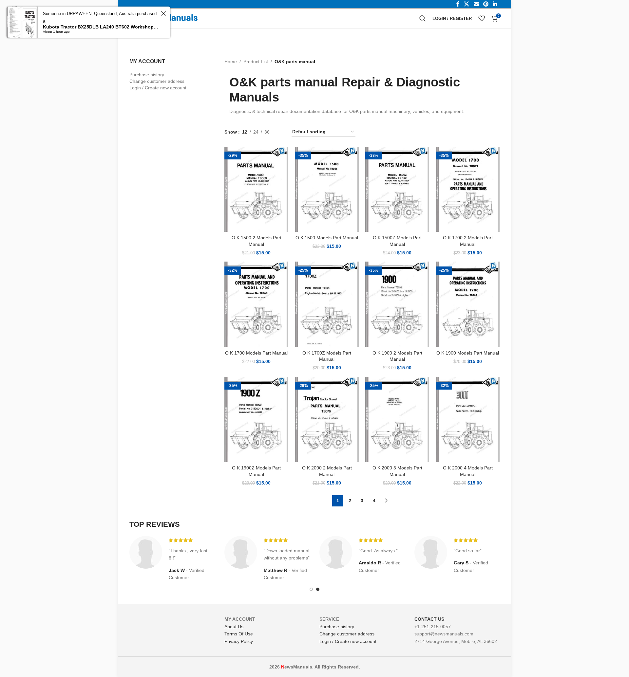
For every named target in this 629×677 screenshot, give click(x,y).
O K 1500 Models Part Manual (326, 237)
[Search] (422, 18)
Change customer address (156, 81)
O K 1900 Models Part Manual (467, 353)
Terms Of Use (238, 633)
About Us (233, 626)
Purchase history (146, 74)
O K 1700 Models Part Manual (256, 353)
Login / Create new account (157, 87)
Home (230, 61)
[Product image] (256, 189)
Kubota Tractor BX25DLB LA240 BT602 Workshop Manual (101, 26)
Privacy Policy (238, 641)
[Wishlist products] (481, 18)
